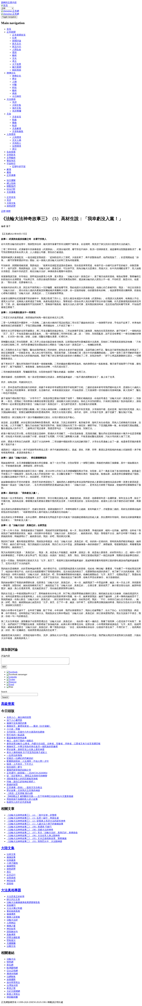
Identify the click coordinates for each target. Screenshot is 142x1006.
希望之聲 (11, 988)
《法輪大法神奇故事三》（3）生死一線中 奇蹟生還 (33, 818)
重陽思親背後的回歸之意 (19, 770)
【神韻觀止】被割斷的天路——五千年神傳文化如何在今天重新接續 (40, 796)
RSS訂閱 (11, 189)
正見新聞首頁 (19, 35)
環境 (14, 52)
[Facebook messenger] (17, 674)
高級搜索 (7, 704)
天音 (9, 114)
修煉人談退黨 (13, 917)
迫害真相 (11, 878)
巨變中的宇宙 (19, 166)
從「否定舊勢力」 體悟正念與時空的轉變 (27, 776)
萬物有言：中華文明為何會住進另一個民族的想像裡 (32, 746)
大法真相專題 (11, 890)
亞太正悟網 (12, 971)
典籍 (14, 93)
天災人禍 (16, 140)
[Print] (10, 687)
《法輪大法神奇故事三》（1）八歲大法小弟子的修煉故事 (35, 824)
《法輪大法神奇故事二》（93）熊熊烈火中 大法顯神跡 (34, 841)
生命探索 (11, 152)
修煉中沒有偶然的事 (17, 723)
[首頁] (4, 5)
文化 (14, 58)
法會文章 (11, 854)
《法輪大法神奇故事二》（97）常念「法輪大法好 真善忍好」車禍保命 (42, 832)
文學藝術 (11, 158)
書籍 (9, 172)
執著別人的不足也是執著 (19, 802)
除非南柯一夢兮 (14, 767)
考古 (14, 61)
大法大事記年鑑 (14, 908)
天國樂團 (11, 943)
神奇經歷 (11, 206)
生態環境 (16, 146)
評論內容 (5, 656)
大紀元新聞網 (13, 991)
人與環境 (11, 134)
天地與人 (16, 143)
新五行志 (16, 46)
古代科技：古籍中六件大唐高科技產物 (25, 732)
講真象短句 (12, 931)
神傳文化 (11, 73)
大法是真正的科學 (15, 896)
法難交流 (11, 946)
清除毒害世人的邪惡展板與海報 (22, 779)
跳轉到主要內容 (9, 2)
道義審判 (11, 905)
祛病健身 (11, 860)
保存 (4, 667)
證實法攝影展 (13, 937)
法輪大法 (11, 959)
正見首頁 (11, 197)
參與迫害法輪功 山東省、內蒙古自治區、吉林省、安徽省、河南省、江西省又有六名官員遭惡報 (53, 743)
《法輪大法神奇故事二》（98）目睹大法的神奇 (30, 829)
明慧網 (10, 962)
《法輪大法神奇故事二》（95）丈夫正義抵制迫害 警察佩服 (37, 838)
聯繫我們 (11, 186)
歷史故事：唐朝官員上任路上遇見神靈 (25, 749)
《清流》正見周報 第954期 (20, 793)
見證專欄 (16, 111)
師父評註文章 (13, 899)
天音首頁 (16, 117)
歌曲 (14, 119)
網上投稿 (11, 183)
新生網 (10, 965)
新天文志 (16, 43)
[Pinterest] (11, 682)
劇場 (9, 169)
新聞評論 (16, 41)
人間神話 (11, 923)
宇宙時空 (11, 163)
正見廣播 (11, 175)
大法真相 (11, 99)
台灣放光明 (12, 985)
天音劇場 (16, 128)
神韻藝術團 (12, 997)
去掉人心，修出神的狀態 (19, 717)
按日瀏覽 (11, 180)
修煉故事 (11, 857)
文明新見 (11, 155)
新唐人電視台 (13, 994)
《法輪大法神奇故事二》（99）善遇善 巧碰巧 (29, 827)
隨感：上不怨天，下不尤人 (20, 764)
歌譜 (14, 125)
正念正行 (11, 875)
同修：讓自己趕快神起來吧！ (21, 781)
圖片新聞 (16, 67)
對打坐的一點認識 (15, 735)
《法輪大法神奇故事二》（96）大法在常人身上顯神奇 (33, 835)
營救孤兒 (11, 940)
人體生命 (16, 49)
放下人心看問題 (14, 720)
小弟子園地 (12, 863)
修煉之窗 (11, 926)
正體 (3, 211)
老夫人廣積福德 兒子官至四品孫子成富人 (27, 752)
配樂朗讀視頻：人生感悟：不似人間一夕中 (28, 761)
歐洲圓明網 (12, 968)
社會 (14, 38)
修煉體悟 (11, 866)
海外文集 (16, 108)
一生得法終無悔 (14, 755)
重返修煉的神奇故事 (17, 738)
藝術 (14, 55)
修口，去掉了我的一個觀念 (20, 740)
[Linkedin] (12, 677)
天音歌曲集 (17, 131)
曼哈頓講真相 (13, 911)
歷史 (14, 79)
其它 (14, 149)
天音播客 (11, 192)
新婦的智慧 (12, 784)
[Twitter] (11, 679)
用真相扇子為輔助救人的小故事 (22, 799)
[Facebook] (12, 672)
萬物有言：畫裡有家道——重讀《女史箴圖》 (29, 726)
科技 (14, 87)
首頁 (9, 29)
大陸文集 (16, 105)
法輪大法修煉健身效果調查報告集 (23, 902)
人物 (14, 81)
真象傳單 (11, 934)
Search (4, 691)
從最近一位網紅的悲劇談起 (20, 758)
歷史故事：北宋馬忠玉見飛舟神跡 (23, 790)
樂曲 (14, 122)
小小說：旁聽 (13, 729)
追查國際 (11, 979)
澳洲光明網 (12, 973)
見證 (14, 102)
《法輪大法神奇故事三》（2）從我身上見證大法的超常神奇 (36, 821)
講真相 (10, 883)
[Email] (10, 684)
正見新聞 (11, 32)
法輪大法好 (12, 920)
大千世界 (16, 64)
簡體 (8, 211)
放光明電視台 (13, 982)
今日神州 (16, 96)
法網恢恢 (11, 976)
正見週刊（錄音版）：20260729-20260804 (27, 773)
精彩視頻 (16, 70)
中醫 (14, 84)
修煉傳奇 (11, 914)
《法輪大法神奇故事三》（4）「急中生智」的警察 (32, 815)
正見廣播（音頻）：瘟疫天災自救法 (24, 787)
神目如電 (11, 880)
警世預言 (11, 160)
